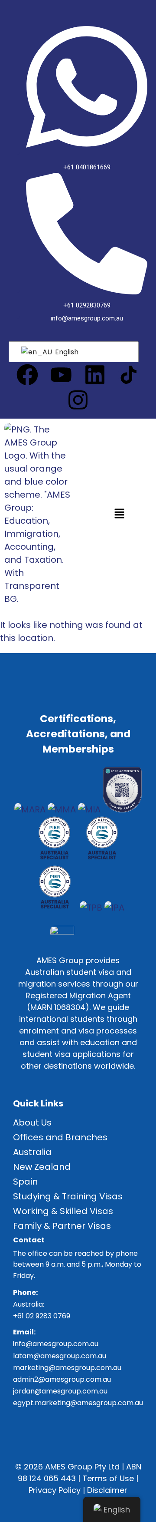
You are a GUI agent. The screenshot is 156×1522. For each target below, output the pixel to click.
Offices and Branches (60, 1137)
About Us (32, 1122)
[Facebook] (27, 375)
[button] (119, 514)
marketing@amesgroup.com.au (67, 1368)
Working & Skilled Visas (63, 1211)
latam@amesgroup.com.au (59, 1356)
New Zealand (42, 1167)
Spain (25, 1181)
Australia (32, 1152)
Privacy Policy (55, 1490)
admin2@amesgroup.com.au (62, 1379)
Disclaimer (107, 1490)
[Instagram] (78, 400)
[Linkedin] (95, 375)
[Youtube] (61, 375)
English (65, 352)
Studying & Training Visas (68, 1196)
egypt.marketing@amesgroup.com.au (78, 1403)
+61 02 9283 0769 (41, 1316)
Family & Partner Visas (62, 1226)
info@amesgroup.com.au (55, 1344)
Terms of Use (108, 1478)
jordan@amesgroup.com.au (60, 1391)
